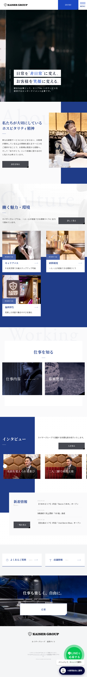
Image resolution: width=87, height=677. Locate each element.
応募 (43, 609)
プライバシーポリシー (39, 654)
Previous (5, 466)
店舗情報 (61, 559)
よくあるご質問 (21, 559)
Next (84, 466)
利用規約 (49, 654)
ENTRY (68, 5)
